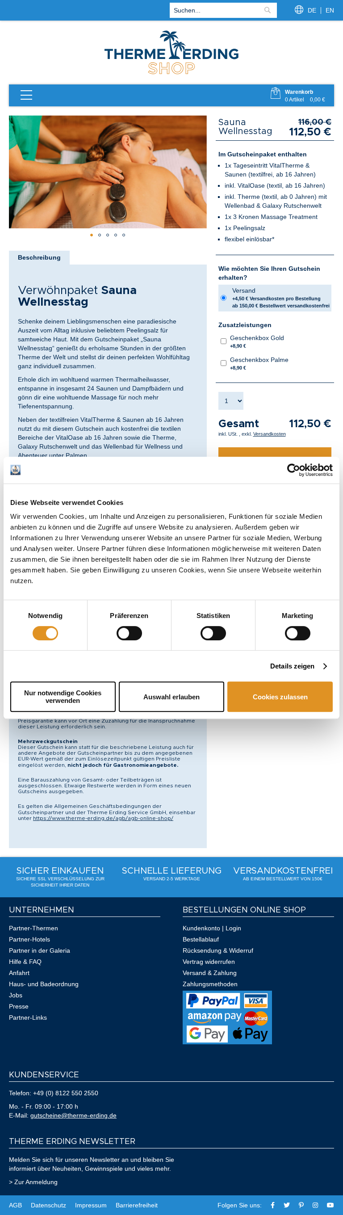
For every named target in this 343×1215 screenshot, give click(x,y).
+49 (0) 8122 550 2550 (65, 1093)
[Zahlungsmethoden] (227, 1042)
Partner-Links (28, 1017)
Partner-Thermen (33, 928)
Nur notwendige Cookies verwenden (62, 696)
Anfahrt (19, 972)
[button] (92, 235)
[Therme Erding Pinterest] (301, 1205)
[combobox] (223, 10)
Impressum (91, 1205)
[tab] (39, 258)
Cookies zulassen (280, 697)
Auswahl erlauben (171, 697)
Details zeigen (292, 666)
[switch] (129, 633)
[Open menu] (26, 95)
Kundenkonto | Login (212, 928)
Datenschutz (48, 1205)
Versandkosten (269, 434)
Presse (19, 1006)
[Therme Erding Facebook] (273, 1205)
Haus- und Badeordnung (44, 984)
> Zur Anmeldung (33, 1182)
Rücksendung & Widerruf (218, 950)
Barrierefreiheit (137, 1205)
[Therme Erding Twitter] (287, 1205)
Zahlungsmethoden (210, 984)
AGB (15, 1205)
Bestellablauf (201, 939)
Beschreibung (39, 257)
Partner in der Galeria (39, 950)
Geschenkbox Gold (257, 341)
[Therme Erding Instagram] (315, 1205)
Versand (281, 297)
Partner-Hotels (29, 939)
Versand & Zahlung (210, 972)
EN (330, 10)
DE (312, 10)
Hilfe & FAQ (25, 961)
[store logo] (171, 73)
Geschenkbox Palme (259, 363)
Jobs (15, 995)
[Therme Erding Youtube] (330, 1205)
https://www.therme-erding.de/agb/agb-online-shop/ (103, 818)
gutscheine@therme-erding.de (73, 1115)
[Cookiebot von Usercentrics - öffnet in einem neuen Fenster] (294, 470)
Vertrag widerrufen (209, 961)
